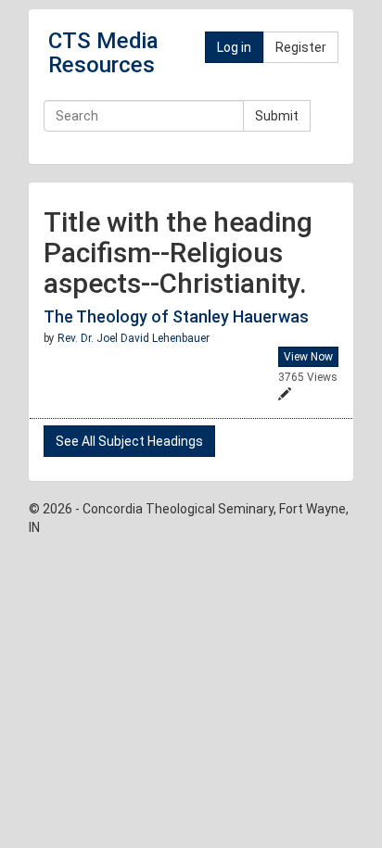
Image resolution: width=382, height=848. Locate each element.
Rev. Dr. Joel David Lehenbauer (133, 338)
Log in (234, 47)
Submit (277, 115)
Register (300, 47)
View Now (308, 356)
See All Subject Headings (129, 441)
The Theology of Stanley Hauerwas (176, 316)
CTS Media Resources (103, 53)
